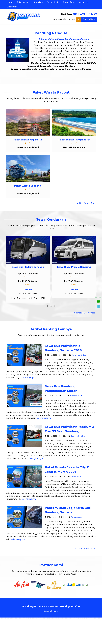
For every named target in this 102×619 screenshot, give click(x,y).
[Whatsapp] (98, 301)
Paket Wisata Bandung (27, 185)
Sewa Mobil (52, 2)
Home (10, 2)
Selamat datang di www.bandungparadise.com (64, 39)
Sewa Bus (38, 2)
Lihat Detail (30, 122)
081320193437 (85, 14)
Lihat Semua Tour (87, 203)
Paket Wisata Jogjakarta (27, 139)
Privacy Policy (69, 2)
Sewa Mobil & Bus (79, 352)
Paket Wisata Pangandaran (74, 139)
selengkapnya (30, 374)
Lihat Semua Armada (85, 310)
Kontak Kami (89, 19)
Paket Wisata (23, 2)
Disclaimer (12, 7)
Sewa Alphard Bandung (75, 267)
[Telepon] (98, 306)
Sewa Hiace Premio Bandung (30, 267)
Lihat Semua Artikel (86, 545)
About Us (83, 2)
